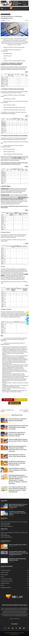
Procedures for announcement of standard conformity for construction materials (17, 513)
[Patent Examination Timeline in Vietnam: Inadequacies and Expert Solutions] (4, 470)
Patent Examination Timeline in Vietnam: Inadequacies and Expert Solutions (17, 470)
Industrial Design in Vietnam (7, 581)
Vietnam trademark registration (24, 410)
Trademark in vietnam (5, 570)
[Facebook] (5, 628)
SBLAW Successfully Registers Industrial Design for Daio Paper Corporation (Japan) (16, 463)
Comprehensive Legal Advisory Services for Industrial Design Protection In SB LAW (16, 434)
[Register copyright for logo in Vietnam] (4, 546)
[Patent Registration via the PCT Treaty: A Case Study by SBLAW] (4, 456)
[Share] (16, 628)
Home (2, 12)
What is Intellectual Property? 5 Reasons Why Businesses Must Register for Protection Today (18, 506)
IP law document (4, 574)
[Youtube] (23, 628)
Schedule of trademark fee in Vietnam (7, 410)
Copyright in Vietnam (5, 583)
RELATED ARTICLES (5, 415)
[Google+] (9, 628)
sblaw (3, 20)
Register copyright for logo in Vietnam (18, 544)
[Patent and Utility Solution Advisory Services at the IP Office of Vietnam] (4, 441)
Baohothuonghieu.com (14, 634)
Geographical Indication (6, 587)
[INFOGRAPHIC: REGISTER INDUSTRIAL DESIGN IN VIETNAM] (4, 560)
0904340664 (16, 618)
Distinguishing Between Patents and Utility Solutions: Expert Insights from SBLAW (18, 427)
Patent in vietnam (4, 572)
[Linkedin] (12, 628)
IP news (2, 576)
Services (2, 585)
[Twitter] (20, 628)
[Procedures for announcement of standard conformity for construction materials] (4, 513)
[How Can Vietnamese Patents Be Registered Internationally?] (4, 420)
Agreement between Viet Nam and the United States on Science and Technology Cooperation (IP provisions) (18, 553)
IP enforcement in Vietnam (5, 14)
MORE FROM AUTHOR (16, 415)
